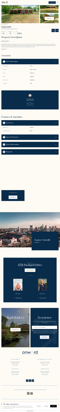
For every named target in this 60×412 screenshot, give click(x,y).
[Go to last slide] (28, 104)
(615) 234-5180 (19, 337)
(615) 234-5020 (45, 364)
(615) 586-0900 (30, 98)
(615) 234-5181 (45, 374)
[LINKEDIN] (33, 380)
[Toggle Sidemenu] (57, 2)
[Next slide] (31, 104)
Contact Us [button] (52, 2)
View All (49, 18)
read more (36, 242)
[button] (15, 329)
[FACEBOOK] (27, 380)
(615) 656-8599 (15, 374)
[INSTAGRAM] (30, 380)
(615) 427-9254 (43, 297)
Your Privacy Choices (30, 410)
